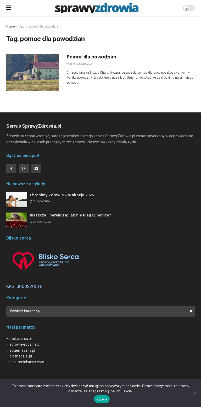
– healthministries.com (25, 362)
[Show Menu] (8, 8)
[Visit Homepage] (97, 8)
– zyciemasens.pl (20, 350)
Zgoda (102, 399)
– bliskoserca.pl (19, 339)
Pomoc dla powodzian (91, 56)
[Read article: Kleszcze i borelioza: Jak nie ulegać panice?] (16, 220)
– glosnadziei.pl (19, 356)
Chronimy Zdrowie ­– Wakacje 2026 (62, 194)
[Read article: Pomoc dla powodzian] (32, 72)
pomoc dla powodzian (44, 26)
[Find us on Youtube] (36, 168)
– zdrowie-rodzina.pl (23, 344)
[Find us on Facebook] (11, 168)
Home (10, 26)
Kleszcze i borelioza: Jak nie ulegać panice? (70, 215)
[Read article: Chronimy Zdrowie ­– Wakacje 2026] (16, 199)
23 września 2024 (81, 63)
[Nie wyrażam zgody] (194, 393)
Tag (21, 26)
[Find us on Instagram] (24, 168)
